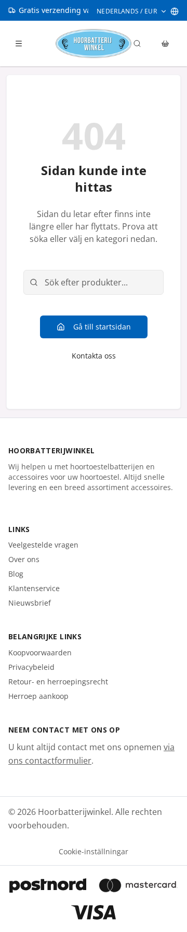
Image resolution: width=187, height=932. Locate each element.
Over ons (23, 559)
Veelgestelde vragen (43, 545)
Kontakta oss (94, 356)
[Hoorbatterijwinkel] (93, 43)
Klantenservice (34, 588)
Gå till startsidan (102, 327)
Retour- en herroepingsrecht (58, 681)
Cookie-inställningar (93, 851)
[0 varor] (165, 43)
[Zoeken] (137, 43)
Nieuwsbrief (29, 603)
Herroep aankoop (38, 696)
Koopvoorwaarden (40, 652)
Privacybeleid (31, 667)
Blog (15, 574)
